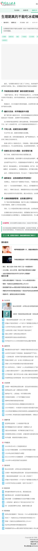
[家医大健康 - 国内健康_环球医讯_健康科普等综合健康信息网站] (8, 4)
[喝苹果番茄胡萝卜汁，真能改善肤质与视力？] (7, 250)
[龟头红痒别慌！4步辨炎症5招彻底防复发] (7, 306)
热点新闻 (16, 10)
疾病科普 (25, 10)
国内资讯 (6, 22)
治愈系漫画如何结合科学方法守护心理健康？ (17, 273)
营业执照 (33, 544)
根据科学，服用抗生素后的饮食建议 (14, 294)
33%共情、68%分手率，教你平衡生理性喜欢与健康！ (20, 270)
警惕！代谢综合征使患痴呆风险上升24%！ (16, 284)
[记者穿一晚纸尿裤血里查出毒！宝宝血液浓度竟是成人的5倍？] (7, 314)
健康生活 (34, 10)
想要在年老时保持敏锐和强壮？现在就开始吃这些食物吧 (20, 291)
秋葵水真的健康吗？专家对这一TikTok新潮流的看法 (19, 280)
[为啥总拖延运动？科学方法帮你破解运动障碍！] (7, 260)
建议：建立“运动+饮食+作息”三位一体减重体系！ (18, 267)
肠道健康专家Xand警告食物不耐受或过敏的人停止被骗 (20, 287)
